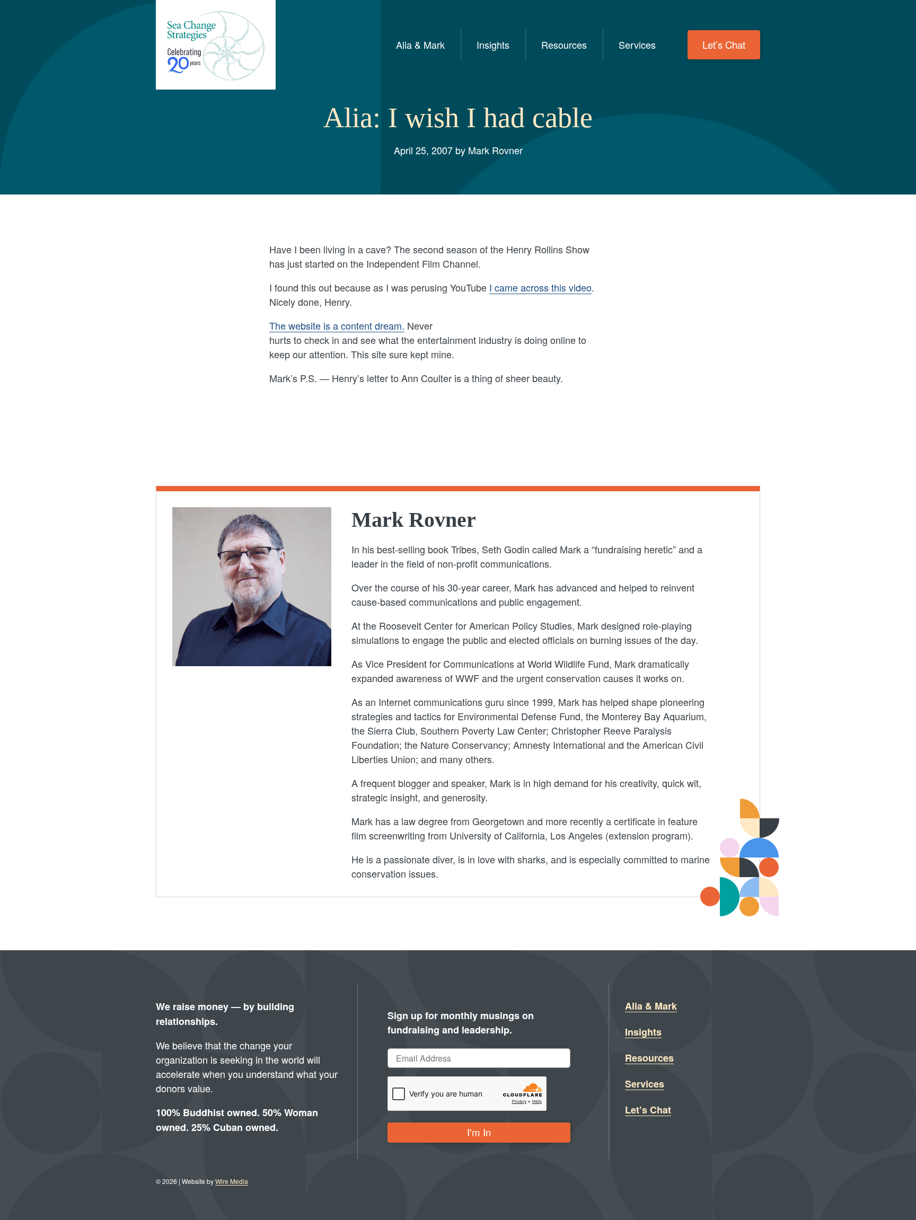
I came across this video (540, 287)
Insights (493, 44)
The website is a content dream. (336, 325)
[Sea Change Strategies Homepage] (216, 45)
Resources (564, 44)
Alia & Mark (420, 44)
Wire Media (231, 1181)
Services (637, 44)
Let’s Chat (723, 44)
